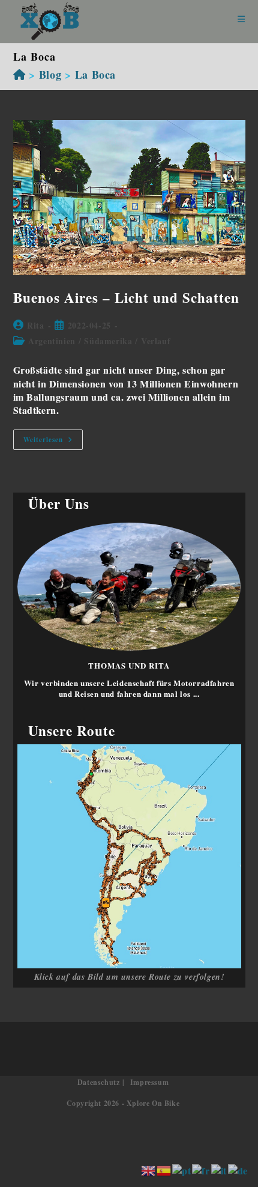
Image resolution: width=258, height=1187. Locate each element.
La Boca (95, 74)
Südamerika (108, 341)
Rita (35, 325)
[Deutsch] (238, 1169)
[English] (149, 1169)
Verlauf (155, 341)
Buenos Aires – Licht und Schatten (126, 297)
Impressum (149, 1082)
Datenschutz (98, 1082)
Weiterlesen (53, 442)
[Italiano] (219, 1169)
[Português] (182, 1169)
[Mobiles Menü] (241, 19)
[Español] (164, 1169)
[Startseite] (19, 74)
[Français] (201, 1169)
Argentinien (52, 341)
